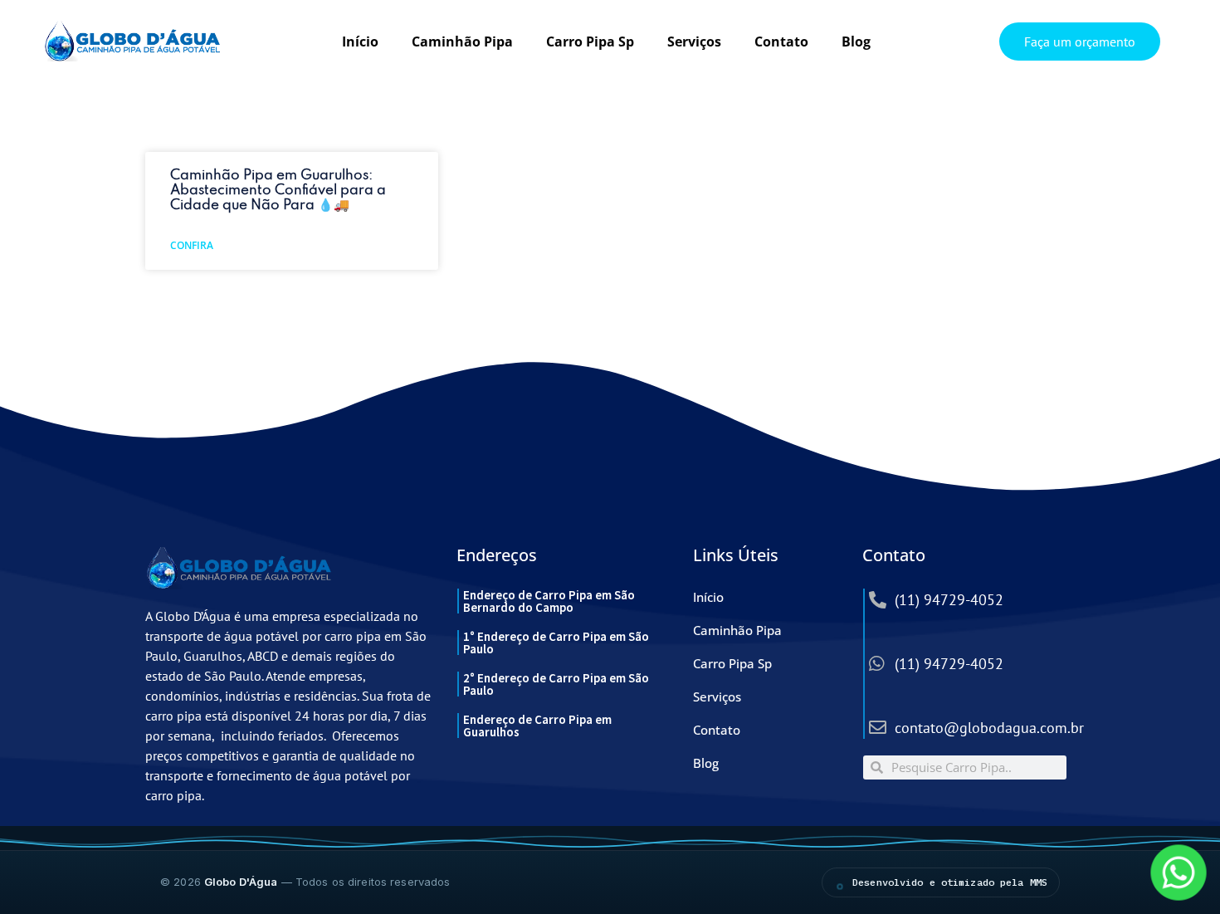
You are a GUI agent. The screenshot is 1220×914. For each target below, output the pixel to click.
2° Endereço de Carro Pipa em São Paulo (556, 684)
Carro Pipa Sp (590, 41)
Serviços (694, 41)
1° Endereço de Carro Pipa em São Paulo (556, 642)
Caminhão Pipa (462, 41)
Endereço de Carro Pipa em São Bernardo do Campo (549, 601)
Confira (191, 245)
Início (360, 41)
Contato (781, 41)
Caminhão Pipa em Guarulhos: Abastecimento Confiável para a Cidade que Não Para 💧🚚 (278, 191)
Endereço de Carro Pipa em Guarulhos (537, 725)
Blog (856, 41)
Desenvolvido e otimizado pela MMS (949, 882)
